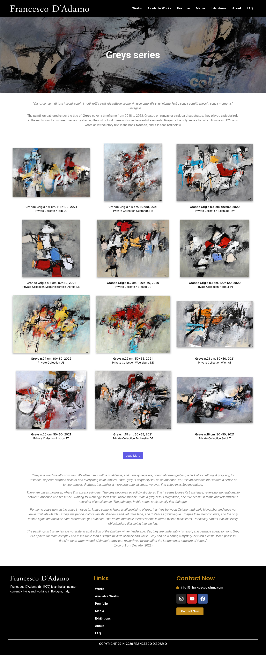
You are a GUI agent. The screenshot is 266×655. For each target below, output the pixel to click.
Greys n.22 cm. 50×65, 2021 (133, 358)
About (236, 8)
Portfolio (183, 8)
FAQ (250, 8)
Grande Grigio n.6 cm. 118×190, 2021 (51, 207)
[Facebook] (203, 599)
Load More (133, 455)
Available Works (159, 8)
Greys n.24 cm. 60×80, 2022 (51, 358)
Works (137, 8)
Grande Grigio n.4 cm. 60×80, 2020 (215, 207)
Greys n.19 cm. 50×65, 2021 (132, 434)
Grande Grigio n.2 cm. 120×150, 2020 (133, 283)
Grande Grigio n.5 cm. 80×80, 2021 (132, 207)
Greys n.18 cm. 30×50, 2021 (214, 434)
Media (200, 8)
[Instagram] (181, 599)
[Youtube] (192, 599)
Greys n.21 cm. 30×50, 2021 (214, 358)
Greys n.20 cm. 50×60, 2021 (51, 434)
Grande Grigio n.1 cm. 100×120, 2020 (215, 283)
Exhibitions (218, 8)
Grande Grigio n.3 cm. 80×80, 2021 (51, 283)
